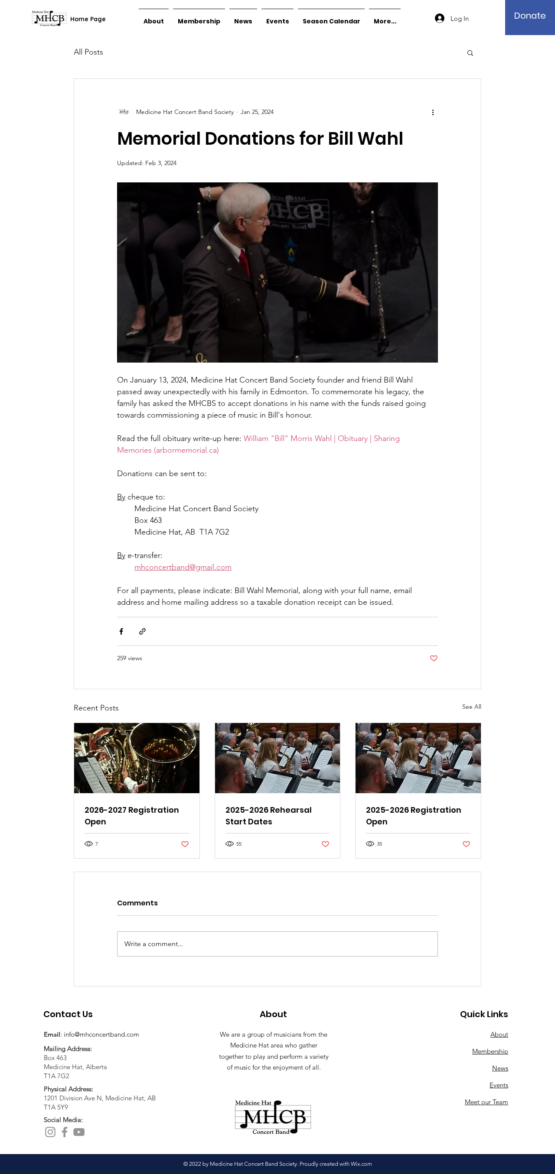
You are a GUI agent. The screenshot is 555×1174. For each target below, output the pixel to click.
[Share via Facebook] (121, 631)
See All (471, 706)
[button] (470, 52)
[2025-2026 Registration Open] (418, 758)
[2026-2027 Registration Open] (136, 758)
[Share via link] (142, 631)
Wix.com (361, 1164)
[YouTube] (79, 1132)
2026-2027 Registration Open (132, 815)
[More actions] (433, 112)
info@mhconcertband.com (101, 1034)
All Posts (88, 52)
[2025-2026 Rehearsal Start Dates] (277, 758)
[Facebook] (65, 1132)
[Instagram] (50, 1132)
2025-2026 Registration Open (413, 815)
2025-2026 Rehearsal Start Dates (268, 815)
